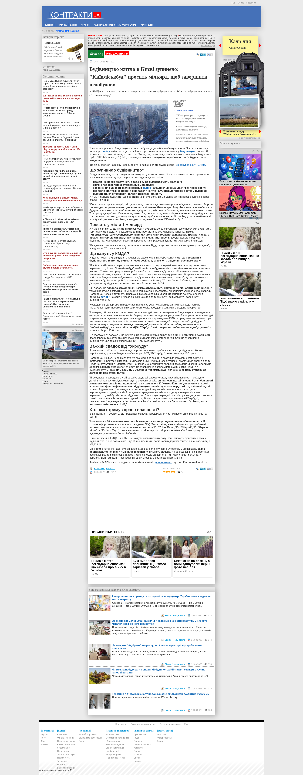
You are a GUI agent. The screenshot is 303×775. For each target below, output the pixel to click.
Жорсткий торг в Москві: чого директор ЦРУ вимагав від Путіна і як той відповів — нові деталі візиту (148, 40)
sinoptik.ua (58, 383)
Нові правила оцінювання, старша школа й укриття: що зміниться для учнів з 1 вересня (61, 125)
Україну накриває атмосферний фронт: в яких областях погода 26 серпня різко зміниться (151, 44)
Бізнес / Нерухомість (104, 468)
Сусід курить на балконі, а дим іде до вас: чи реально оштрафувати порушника (62, 256)
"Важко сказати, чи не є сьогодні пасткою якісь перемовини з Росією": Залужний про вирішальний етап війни (61, 302)
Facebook (251, 3)
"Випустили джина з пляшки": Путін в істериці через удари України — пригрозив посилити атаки (60, 288)
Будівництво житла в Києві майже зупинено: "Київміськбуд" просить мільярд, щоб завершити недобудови (192, 137)
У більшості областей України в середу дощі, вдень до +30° (167, 43)
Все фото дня (230, 60)
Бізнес (60, 31)
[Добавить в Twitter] (204, 54)
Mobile (241, 3)
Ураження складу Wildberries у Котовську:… (239, 132)
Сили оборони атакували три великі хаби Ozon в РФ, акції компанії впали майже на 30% (61, 363)
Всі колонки (49, 67)
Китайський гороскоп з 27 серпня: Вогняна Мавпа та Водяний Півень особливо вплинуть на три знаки (61, 137)
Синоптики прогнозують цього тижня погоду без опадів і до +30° (62, 276)
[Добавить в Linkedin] (201, 54)
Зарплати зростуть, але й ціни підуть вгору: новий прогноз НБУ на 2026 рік (61, 149)
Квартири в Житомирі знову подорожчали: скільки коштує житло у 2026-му (160, 693)
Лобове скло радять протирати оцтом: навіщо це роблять (60, 266)
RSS (233, 3)
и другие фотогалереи (250, 138)
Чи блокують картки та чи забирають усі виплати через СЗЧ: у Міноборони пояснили (63, 210)
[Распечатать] (208, 54)
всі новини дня (208, 46)
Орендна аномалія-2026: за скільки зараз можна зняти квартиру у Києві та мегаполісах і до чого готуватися (159, 622)
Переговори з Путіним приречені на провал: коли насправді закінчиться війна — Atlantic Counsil (61, 111)
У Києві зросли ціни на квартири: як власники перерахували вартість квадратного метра (192, 118)
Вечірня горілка (53, 37)
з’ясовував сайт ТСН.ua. (191, 164)
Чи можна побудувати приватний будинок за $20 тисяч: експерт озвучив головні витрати (158, 671)
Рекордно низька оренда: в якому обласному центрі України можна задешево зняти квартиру (162, 598)
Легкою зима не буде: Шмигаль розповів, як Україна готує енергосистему (59, 243)
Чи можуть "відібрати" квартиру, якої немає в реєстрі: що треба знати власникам (157, 647)
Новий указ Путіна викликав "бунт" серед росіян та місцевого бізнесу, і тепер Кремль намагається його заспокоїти (62, 85)
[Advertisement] (151, 501)
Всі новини (77, 324)
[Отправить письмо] (211, 54)
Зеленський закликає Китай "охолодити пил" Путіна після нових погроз (62, 316)
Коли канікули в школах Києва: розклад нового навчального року (62, 199)
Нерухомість (72, 31)
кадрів (147, 187)
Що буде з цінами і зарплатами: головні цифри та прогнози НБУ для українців (62, 188)
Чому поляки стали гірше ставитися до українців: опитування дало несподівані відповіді (62, 161)
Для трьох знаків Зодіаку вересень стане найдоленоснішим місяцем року (140, 35)
